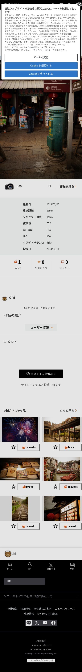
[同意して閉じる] (79, 4)
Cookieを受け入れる (41, 73)
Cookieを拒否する (41, 65)
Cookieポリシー (34, 47)
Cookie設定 (41, 57)
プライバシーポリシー (42, 50)
